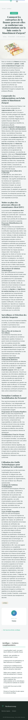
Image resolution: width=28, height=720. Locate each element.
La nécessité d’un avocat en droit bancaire (12, 686)
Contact (14, 711)
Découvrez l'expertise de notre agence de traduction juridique (14, 692)
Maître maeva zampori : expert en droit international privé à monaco (13, 673)
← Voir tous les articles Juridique (11, 630)
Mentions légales (6, 711)
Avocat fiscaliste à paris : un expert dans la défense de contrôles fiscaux (13, 651)
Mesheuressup (10, 706)
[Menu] (17, 1)
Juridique (9, 8)
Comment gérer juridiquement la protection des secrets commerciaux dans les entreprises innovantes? (13, 667)
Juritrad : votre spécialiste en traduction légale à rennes (11, 656)
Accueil (3, 8)
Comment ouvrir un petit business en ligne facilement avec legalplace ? (14, 661)
